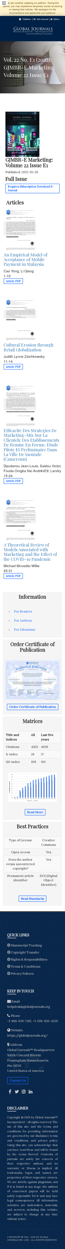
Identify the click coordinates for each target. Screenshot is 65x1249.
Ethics (56, 19)
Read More (35, 812)
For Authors (23, 621)
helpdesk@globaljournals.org (28, 1007)
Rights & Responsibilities (29, 959)
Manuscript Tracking (26, 945)
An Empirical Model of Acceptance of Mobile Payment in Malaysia (25, 259)
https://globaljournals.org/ (27, 1035)
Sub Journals (42, 19)
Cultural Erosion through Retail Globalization (28, 347)
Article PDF (13, 281)
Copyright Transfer (25, 952)
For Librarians (24, 630)
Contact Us (18, 1081)
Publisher (26, 19)
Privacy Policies (22, 974)
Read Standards (32, 899)
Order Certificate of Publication (32, 707)
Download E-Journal (31, 188)
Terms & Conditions (25, 967)
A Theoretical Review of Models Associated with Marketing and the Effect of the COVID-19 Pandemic (30, 552)
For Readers (23, 611)
